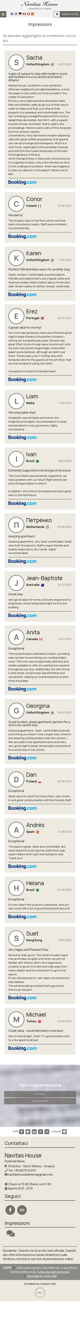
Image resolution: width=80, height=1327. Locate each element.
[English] (12, 14)
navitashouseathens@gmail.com (30, 1174)
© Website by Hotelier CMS (40, 1284)
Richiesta (40, 1094)
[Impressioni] (11, 1235)
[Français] (24, 14)
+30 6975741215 (25, 1170)
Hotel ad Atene (15, 1161)
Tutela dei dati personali (53, 1272)
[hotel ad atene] (40, 5)
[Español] (32, 14)
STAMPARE (56, 1131)
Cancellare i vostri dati (41, 1276)
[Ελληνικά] (16, 14)
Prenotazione (70, 14)
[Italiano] (28, 14)
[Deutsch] (20, 14)
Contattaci (16, 1143)
